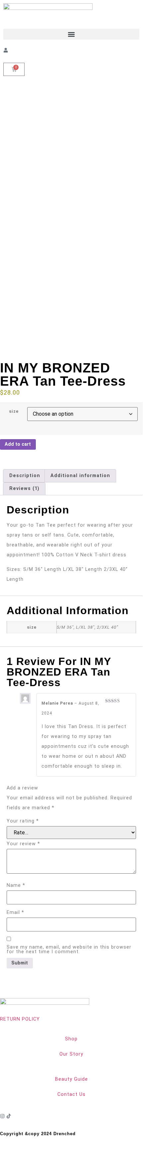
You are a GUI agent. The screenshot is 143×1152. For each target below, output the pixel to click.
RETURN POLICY (20, 1019)
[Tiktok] (8, 1116)
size (14, 411)
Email (15, 912)
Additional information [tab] (80, 475)
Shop (71, 1039)
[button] (71, 34)
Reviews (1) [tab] (24, 488)
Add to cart (18, 444)
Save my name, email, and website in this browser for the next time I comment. (69, 950)
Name (16, 885)
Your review (23, 844)
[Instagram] (2, 1116)
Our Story (71, 1054)
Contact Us (71, 1094)
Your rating (23, 821)
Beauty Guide (71, 1079)
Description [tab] (24, 475)
